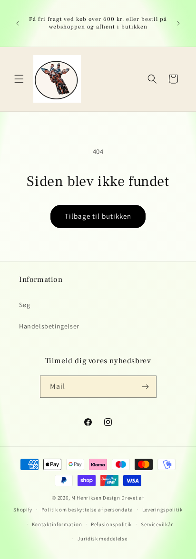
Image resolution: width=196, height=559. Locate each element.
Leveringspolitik (162, 509)
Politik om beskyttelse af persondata (87, 509)
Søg (24, 304)
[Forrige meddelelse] (17, 23)
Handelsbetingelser (49, 326)
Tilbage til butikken (98, 216)
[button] (19, 78)
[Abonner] (145, 387)
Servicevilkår (157, 524)
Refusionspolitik (111, 524)
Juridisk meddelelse (102, 538)
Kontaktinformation (57, 524)
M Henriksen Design (95, 497)
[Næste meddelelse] (178, 23)
